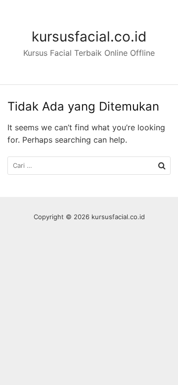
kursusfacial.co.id (89, 36)
